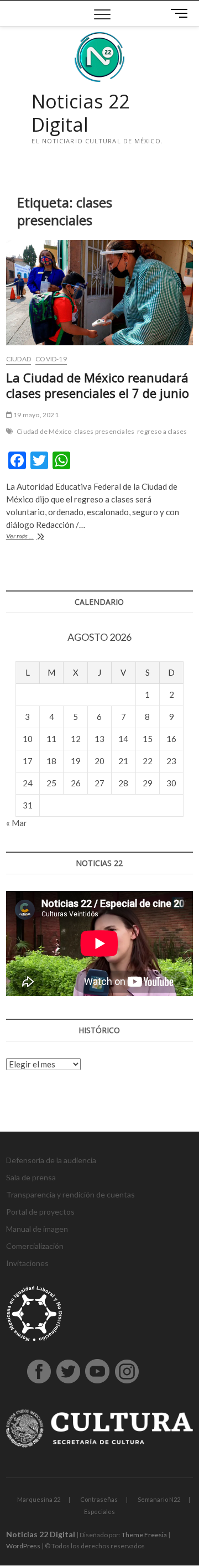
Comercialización (35, 1246)
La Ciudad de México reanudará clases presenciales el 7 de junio (97, 385)
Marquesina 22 (38, 1499)
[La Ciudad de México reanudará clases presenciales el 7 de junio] (99, 292)
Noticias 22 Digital (80, 113)
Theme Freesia (144, 1535)
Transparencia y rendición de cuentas (70, 1194)
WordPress (23, 1546)
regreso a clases (162, 431)
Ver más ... (36, 537)
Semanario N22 (159, 1499)
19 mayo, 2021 (35, 415)
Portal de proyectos (40, 1211)
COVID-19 (51, 359)
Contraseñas (99, 1499)
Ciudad (18, 359)
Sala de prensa (31, 1177)
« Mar (16, 823)
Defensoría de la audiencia (51, 1160)
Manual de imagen (37, 1228)
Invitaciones (27, 1263)
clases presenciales (104, 431)
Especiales (99, 1511)
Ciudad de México (44, 431)
